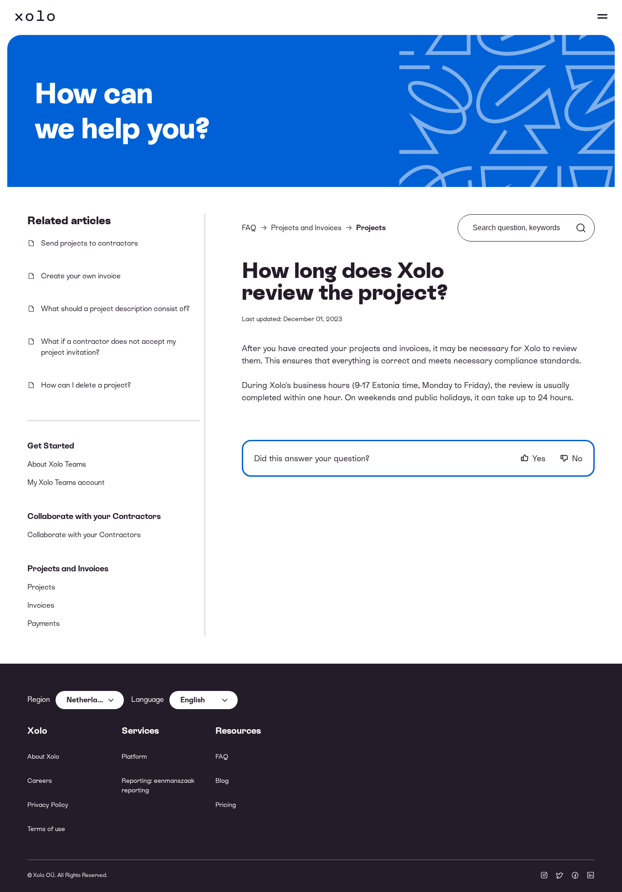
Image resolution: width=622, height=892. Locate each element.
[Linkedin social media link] (590, 876)
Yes (539, 458)
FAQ (249, 227)
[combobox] (90, 700)
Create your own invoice (81, 276)
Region (38, 699)
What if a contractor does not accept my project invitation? (108, 347)
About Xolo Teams (56, 464)
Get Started (50, 445)
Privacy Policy (47, 804)
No (577, 458)
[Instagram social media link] (544, 876)
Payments (43, 623)
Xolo (35, 17)
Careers (39, 780)
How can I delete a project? (86, 385)
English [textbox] (192, 699)
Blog (222, 780)
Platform (134, 756)
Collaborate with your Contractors (94, 516)
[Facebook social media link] (575, 876)
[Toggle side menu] (593, 17)
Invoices (40, 605)
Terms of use (46, 828)
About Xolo (43, 756)
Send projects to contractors (89, 243)
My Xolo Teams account (66, 482)
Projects (41, 587)
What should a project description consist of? (115, 308)
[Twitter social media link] (560, 876)
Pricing (225, 804)
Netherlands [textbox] (88, 699)
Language (147, 699)
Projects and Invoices (67, 568)
